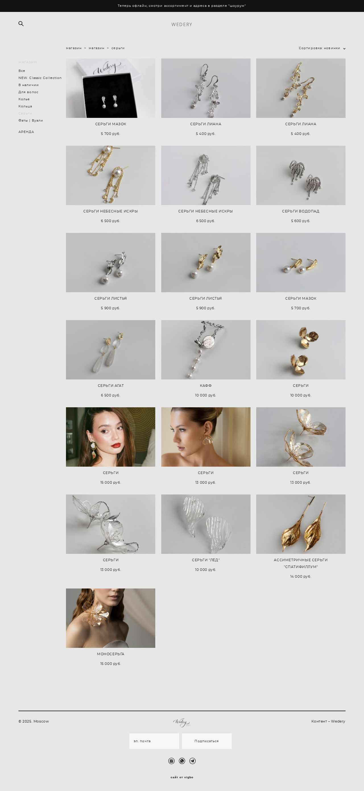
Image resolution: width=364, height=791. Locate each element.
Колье (24, 99)
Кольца (25, 106)
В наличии (28, 85)
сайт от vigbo (182, 777)
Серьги (25, 113)
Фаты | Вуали (30, 120)
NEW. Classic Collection (40, 78)
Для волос (28, 92)
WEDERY (182, 24)
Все (21, 70)
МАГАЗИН (27, 62)
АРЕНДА (26, 131)
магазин (74, 48)
